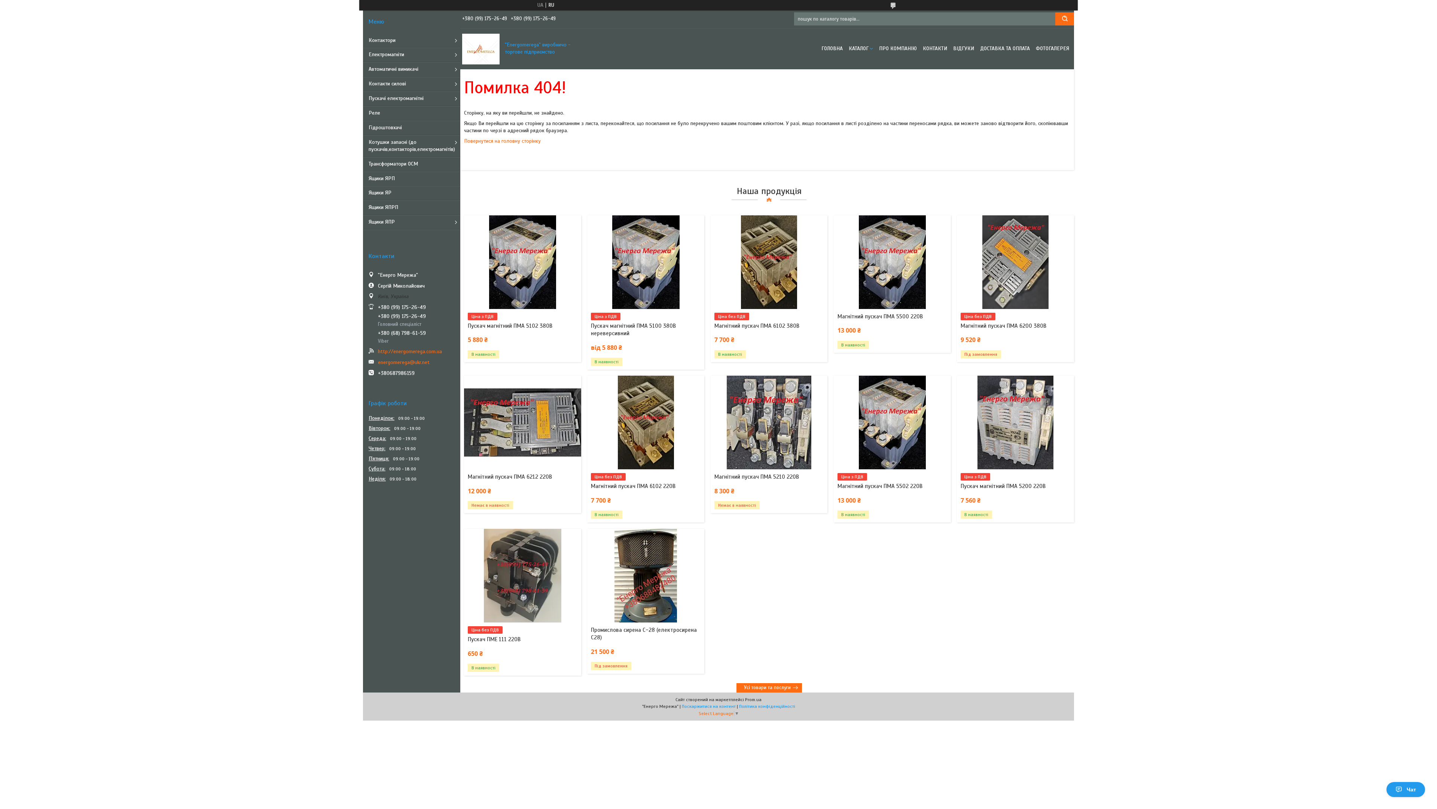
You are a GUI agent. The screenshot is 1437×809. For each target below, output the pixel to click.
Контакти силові (387, 84)
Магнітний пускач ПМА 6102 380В (756, 325)
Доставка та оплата (1005, 48)
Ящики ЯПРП (383, 207)
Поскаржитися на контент (709, 706)
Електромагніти (386, 54)
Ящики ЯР (380, 193)
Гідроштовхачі (385, 127)
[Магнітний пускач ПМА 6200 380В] (1015, 262)
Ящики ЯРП (382, 178)
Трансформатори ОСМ (393, 164)
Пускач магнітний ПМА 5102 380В (510, 325)
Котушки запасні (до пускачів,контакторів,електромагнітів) (412, 145)
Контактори (382, 40)
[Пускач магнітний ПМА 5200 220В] (1015, 422)
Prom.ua (753, 699)
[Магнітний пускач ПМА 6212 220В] (522, 422)
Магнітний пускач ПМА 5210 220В (756, 476)
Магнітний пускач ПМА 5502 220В (880, 486)
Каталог (859, 48)
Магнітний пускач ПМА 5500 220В (880, 316)
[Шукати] (1064, 18)
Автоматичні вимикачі (393, 69)
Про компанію (898, 48)
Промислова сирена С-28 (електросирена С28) (644, 634)
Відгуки (963, 48)
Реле (374, 113)
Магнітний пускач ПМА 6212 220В (510, 476)
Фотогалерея (1052, 48)
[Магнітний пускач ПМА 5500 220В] (892, 262)
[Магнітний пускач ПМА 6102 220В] (645, 422)
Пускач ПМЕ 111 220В (494, 639)
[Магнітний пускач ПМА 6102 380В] (769, 262)
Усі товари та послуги (767, 688)
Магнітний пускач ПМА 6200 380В (1003, 325)
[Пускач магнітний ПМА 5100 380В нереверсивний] (645, 262)
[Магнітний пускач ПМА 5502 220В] (892, 422)
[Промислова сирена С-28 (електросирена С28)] (645, 575)
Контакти (935, 48)
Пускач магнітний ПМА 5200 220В (1003, 486)
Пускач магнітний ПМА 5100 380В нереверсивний (633, 329)
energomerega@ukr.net (404, 362)
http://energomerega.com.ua (410, 351)
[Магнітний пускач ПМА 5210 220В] (769, 422)
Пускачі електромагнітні (396, 98)
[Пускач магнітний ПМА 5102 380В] (522, 262)
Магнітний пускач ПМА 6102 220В (633, 486)
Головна (832, 48)
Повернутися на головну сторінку (502, 141)
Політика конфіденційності (767, 706)
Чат (1411, 790)
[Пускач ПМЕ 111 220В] (522, 575)
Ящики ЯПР (382, 222)
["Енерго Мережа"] (481, 48)
